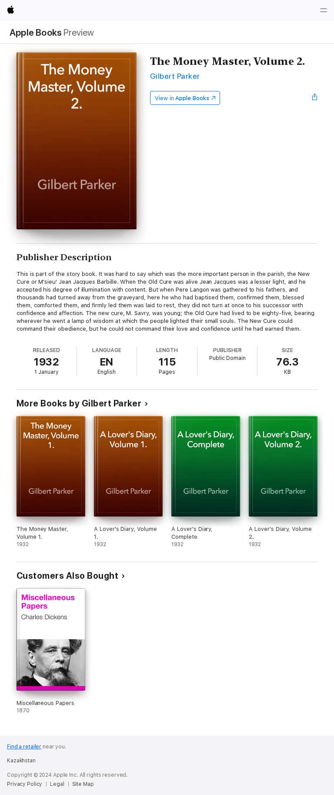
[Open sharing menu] (315, 98)
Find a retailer (24, 747)
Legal (57, 784)
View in (182, 98)
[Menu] (323, 10)
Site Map (83, 784)
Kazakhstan (21, 761)
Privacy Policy (24, 784)
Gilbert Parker (175, 76)
